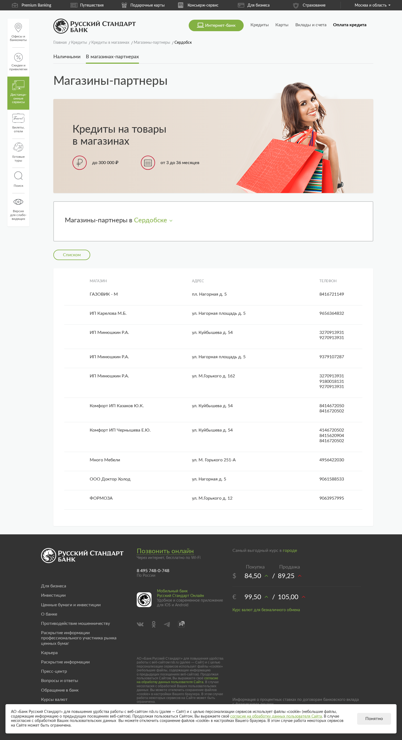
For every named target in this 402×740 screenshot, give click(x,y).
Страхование (314, 5)
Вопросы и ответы (59, 680)
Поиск (18, 185)
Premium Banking (36, 5)
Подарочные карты (147, 5)
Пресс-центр (54, 671)
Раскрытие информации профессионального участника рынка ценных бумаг (78, 638)
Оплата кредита (349, 25)
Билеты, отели (18, 129)
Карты (282, 25)
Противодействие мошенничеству (75, 623)
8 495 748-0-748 (153, 571)
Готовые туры (18, 158)
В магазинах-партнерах (112, 56)
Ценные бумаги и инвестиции (71, 605)
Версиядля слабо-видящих (18, 214)
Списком (72, 255)
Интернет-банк (220, 25)
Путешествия (92, 5)
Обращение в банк (59, 690)
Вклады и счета (311, 25)
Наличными (66, 56)
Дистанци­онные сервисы (18, 98)
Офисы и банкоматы (18, 38)
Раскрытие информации (65, 662)
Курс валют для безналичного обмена (266, 610)
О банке (49, 614)
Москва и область (371, 5)
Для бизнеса (258, 5)
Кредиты (259, 25)
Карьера (49, 653)
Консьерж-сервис (203, 5)
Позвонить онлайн (165, 551)
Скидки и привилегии (18, 67)
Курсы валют (54, 699)
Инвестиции (53, 595)
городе (290, 550)
